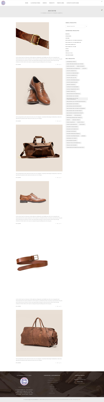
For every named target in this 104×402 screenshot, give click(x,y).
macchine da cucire (71, 46)
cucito (84, 68)
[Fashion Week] (32, 181)
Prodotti (52, 378)
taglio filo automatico (73, 142)
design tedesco (71, 84)
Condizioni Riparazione (52, 382)
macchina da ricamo (72, 103)
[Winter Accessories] (32, 227)
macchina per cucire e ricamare (76, 108)
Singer (67, 50)
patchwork (77, 115)
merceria (69, 115)
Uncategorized (69, 55)
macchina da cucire (72, 96)
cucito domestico (72, 75)
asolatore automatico (73, 68)
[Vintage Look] (32, 23)
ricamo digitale (71, 131)
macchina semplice (71, 44)
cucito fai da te (71, 77)
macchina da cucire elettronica (76, 101)
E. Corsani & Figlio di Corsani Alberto (51, 13)
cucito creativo (71, 70)
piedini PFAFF (76, 119)
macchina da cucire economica (74, 40)
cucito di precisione (72, 73)
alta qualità (70, 66)
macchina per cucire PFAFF (74, 110)
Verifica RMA (52, 393)
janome (67, 38)
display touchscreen (72, 86)
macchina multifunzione (74, 106)
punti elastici (71, 122)
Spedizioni (52, 386)
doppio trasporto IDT (73, 89)
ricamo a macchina (72, 126)
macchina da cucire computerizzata (72, 99)
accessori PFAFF (71, 61)
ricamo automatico (72, 129)
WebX (79, 399)
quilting (82, 124)
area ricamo (80, 66)
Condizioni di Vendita (52, 380)
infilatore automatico (73, 93)
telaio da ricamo (72, 145)
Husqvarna (68, 36)
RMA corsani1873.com (80, 383)
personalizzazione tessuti (74, 117)
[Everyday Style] (39, 68)
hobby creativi (71, 91)
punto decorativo (72, 124)
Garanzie (52, 388)
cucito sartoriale (72, 82)
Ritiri (52, 384)
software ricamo (71, 140)
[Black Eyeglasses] (39, 125)
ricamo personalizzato (73, 133)
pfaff (67, 48)
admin (19, 64)
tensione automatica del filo (75, 147)
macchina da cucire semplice (73, 42)
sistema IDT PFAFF (72, 138)
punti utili (80, 122)
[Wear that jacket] (39, 310)
